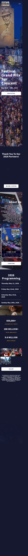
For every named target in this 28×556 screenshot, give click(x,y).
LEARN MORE (11, 263)
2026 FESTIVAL (11, 93)
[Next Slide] (21, 169)
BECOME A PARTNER (11, 186)
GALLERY (11, 369)
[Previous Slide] (8, 169)
